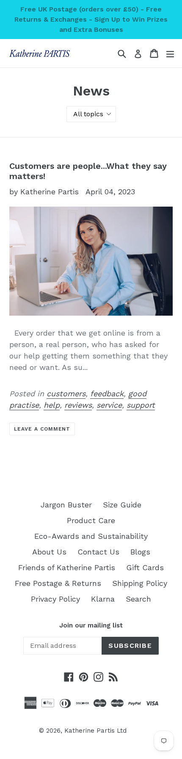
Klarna (103, 598)
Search (138, 598)
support (141, 405)
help (52, 405)
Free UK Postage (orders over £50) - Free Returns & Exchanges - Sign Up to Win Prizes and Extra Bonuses (91, 19)
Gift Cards (145, 567)
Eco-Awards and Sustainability (91, 536)
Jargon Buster (66, 504)
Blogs (140, 551)
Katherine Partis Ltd (95, 730)
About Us (49, 551)
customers (66, 393)
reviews (78, 405)
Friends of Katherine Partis (66, 567)
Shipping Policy (139, 583)
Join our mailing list (91, 625)
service (109, 405)
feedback (107, 393)
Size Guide (122, 504)
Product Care (91, 520)
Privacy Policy (55, 598)
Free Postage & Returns (58, 583)
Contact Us (98, 551)
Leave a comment (42, 429)
